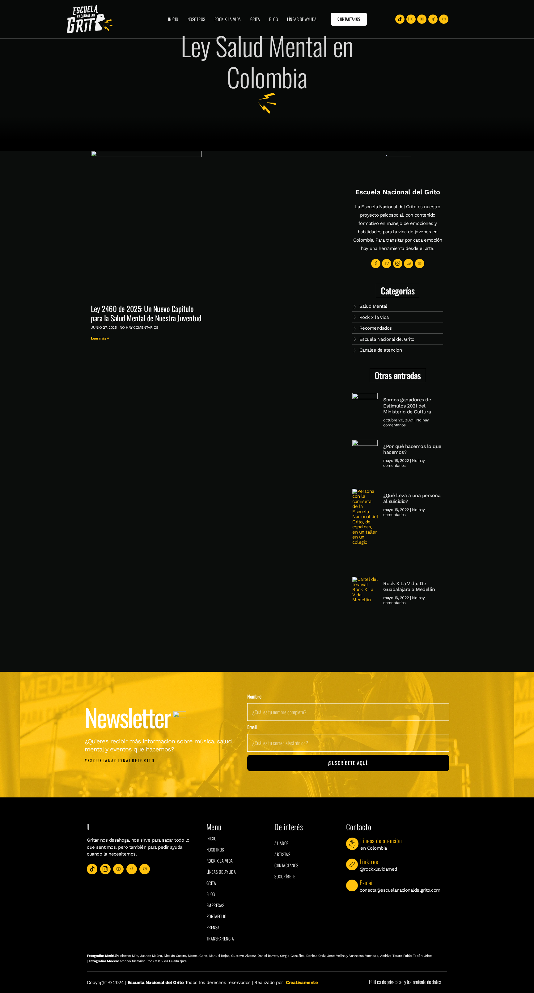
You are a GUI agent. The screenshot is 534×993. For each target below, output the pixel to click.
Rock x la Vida (227, 19)
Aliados (281, 843)
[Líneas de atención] (352, 844)
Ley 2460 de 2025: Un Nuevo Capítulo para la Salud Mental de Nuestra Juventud (146, 313)
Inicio (173, 19)
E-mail (367, 882)
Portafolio (216, 916)
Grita (255, 19)
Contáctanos (286, 865)
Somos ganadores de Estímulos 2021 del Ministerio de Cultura (407, 405)
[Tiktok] (400, 19)
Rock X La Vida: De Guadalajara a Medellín (409, 586)
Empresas (215, 905)
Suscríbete (284, 876)
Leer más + (100, 338)
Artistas (282, 854)
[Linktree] (352, 864)
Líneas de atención (381, 840)
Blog (273, 19)
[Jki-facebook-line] (433, 19)
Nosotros (196, 19)
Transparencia (220, 938)
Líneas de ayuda (302, 19)
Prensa (213, 927)
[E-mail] (352, 885)
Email (252, 727)
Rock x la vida (219, 860)
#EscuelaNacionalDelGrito (120, 760)
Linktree (369, 861)
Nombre (254, 696)
